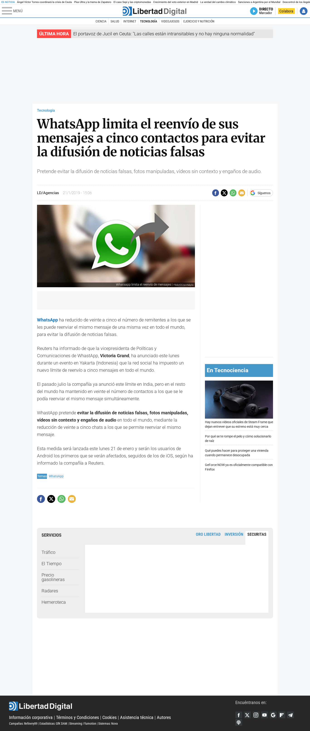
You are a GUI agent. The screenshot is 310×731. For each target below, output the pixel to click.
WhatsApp (56, 476)
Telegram (290, 715)
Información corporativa (31, 717)
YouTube (264, 715)
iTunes (238, 722)
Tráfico (48, 552)
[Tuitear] (224, 192)
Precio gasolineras (53, 577)
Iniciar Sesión (304, 11)
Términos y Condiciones (77, 717)
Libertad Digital (122, 706)
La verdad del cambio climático (218, 2)
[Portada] (154, 11)
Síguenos (264, 193)
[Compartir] (215, 192)
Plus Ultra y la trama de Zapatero (92, 2)
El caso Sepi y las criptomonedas (132, 2)
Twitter (247, 715)
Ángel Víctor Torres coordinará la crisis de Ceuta (44, 2)
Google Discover (273, 715)
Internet (129, 21)
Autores (164, 717)
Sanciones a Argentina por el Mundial (259, 2)
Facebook (238, 715)
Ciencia (101, 21)
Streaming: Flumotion (82, 723)
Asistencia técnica (136, 717)
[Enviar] (233, 192)
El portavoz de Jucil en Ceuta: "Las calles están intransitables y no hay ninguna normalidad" (164, 33)
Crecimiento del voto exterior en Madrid (175, 2)
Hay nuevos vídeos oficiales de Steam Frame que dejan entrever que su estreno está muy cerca (239, 424)
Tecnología (148, 21)
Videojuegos (170, 21)
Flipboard (281, 715)
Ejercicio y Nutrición (198, 21)
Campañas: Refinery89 (23, 723)
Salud (115, 21)
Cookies (109, 717)
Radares (50, 590)
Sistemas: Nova (108, 723)
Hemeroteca (54, 602)
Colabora (286, 11)
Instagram (256, 715)
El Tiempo (52, 563)
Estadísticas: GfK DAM (53, 723)
